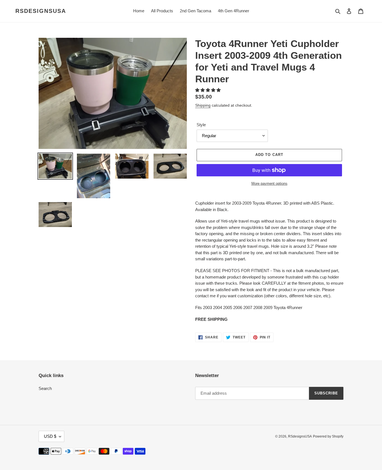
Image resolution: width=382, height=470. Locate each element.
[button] (208, 90)
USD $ (50, 436)
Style (201, 124)
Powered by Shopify (328, 436)
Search (45, 388)
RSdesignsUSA (40, 11)
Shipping (203, 105)
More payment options (269, 183)
